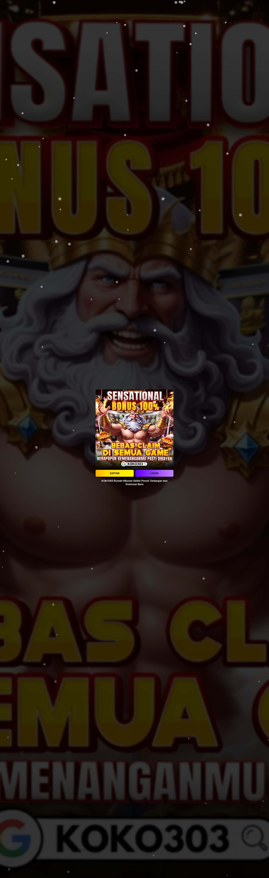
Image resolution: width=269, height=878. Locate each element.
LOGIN (154, 473)
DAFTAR (115, 473)
